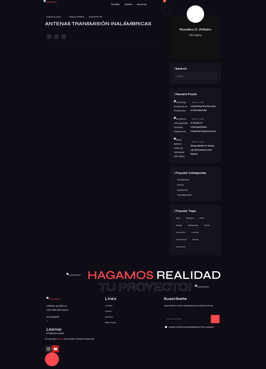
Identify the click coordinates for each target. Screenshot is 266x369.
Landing (195, 232)
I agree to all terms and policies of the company (191, 327)
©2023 (60, 339)
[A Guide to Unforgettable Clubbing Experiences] (181, 125)
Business (190, 218)
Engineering (193, 225)
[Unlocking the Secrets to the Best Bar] (181, 106)
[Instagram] (48, 348)
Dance (180, 184)
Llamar (54, 329)
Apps (178, 218)
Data (202, 218)
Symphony (182, 190)
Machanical (181, 239)
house (206, 225)
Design (179, 225)
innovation (181, 232)
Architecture (183, 179)
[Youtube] (55, 348)
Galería (128, 4)
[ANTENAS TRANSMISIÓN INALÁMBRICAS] (49, 36)
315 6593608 (52, 316)
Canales (115, 4)
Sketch (196, 239)
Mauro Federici (76, 16)
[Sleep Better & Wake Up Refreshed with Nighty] (181, 148)
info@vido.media (55, 333)
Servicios (142, 4)
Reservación (110, 322)
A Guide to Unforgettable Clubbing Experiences (203, 126)
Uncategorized (184, 195)
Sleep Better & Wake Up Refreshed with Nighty (202, 149)
